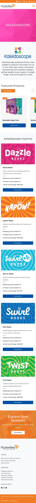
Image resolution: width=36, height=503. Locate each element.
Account (32, 1)
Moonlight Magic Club (11, 120)
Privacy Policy (4, 500)
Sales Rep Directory (7, 479)
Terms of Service (13, 500)
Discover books (8, 90)
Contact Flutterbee (7, 477)
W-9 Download (5, 473)
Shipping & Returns (7, 471)
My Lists (20, 1)
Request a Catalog (6, 475)
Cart (26, 1)
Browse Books (18, 190)
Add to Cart (14, 125)
